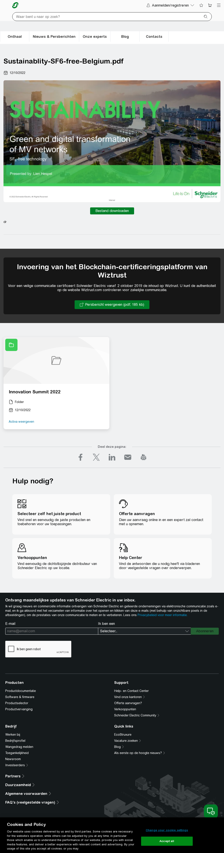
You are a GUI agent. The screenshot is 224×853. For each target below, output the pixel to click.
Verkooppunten (125, 709)
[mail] (127, 457)
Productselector (16, 703)
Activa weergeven (21, 421)
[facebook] (80, 457)
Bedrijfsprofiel (15, 740)
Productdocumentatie (20, 691)
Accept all (166, 841)
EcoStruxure (122, 734)
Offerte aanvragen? (128, 703)
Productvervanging (19, 709)
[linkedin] (112, 457)
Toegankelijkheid (17, 753)
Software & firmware (19, 697)
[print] (143, 457)
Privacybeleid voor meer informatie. (162, 615)
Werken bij (12, 734)
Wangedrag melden (19, 747)
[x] (96, 457)
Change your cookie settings (167, 830)
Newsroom (13, 759)
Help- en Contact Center (131, 691)
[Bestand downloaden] (112, 210)
